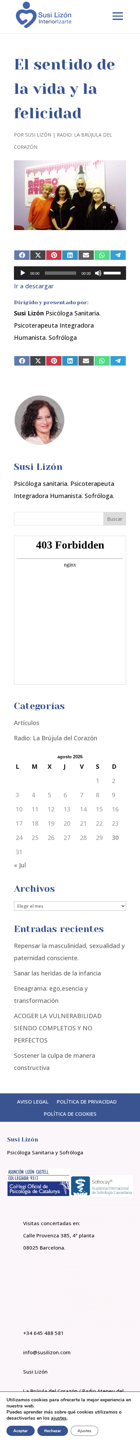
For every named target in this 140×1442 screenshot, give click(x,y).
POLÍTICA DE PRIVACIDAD (87, 1101)
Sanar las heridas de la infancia (57, 973)
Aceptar (20, 1431)
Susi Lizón (38, 134)
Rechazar (52, 1431)
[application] (70, 273)
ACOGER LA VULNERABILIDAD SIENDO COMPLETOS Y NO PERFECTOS (58, 1028)
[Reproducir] (22, 273)
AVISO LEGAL (33, 1101)
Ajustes (84, 1431)
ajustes (59, 1418)
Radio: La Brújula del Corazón (55, 738)
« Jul (20, 865)
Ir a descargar (34, 286)
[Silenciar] (98, 273)
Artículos (26, 723)
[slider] (113, 272)
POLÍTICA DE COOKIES (70, 1113)
